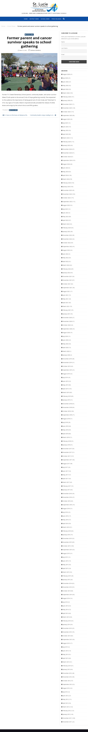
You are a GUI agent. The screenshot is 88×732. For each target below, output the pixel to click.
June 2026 (65, 82)
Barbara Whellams (36, 50)
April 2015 (65, 568)
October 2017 (67, 456)
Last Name (64, 48)
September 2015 (67, 549)
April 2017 (65, 478)
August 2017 (66, 463)
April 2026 (65, 89)
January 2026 (66, 100)
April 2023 (65, 220)
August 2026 (66, 74)
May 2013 (65, 654)
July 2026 (65, 78)
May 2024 (65, 171)
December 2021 (67, 276)
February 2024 (67, 183)
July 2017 (65, 467)
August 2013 (66, 643)
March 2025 (66, 138)
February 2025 (67, 141)
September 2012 (67, 684)
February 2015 (67, 576)
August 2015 (66, 553)
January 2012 (66, 714)
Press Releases (56, 19)
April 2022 (65, 261)
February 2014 (67, 621)
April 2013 (65, 658)
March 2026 (66, 93)
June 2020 (65, 340)
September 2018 (67, 415)
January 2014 (66, 624)
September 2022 (67, 246)
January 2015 (66, 579)
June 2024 (65, 168)
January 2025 (66, 145)
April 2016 (65, 523)
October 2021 (67, 284)
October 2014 (67, 591)
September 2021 (67, 287)
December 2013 (67, 628)
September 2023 (67, 201)
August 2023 (66, 205)
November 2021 (67, 280)
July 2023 (65, 209)
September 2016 (67, 505)
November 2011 (67, 722)
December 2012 (67, 673)
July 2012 (65, 692)
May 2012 (65, 699)
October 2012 (67, 680)
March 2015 (66, 572)
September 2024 (67, 160)
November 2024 (67, 153)
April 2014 (65, 613)
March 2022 (66, 265)
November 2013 (67, 632)
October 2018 (67, 411)
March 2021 (66, 306)
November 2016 (67, 497)
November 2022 (67, 239)
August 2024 (66, 164)
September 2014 (67, 594)
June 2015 (65, 561)
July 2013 (65, 647)
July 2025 (65, 123)
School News (45, 19)
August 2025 (66, 119)
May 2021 (65, 299)
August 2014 (66, 598)
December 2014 (67, 583)
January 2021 (66, 314)
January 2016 (66, 534)
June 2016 (65, 516)
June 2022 (65, 254)
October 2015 (67, 546)
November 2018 (67, 407)
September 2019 (67, 370)
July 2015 (65, 557)
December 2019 (67, 359)
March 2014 (66, 617)
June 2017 (65, 471)
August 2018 (66, 418)
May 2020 (65, 344)
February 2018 (67, 441)
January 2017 (66, 490)
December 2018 (67, 404)
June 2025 (65, 127)
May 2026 (65, 85)
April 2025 (65, 134)
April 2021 (65, 302)
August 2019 (66, 374)
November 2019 (67, 362)
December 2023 (67, 190)
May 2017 (65, 475)
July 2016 (65, 512)
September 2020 (67, 329)
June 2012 (65, 695)
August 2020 (66, 332)
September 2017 (67, 460)
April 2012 (65, 703)
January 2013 (66, 669)
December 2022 (67, 235)
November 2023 (67, 194)
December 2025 (67, 104)
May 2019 (65, 385)
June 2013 (65, 651)
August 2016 (66, 508)
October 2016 (67, 501)
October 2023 (67, 198)
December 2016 (67, 493)
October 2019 (67, 366)
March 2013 (66, 662)
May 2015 (65, 564)
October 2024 (67, 156)
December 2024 (67, 149)
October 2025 (67, 112)
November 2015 (67, 542)
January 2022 (66, 272)
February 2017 (67, 486)
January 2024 (66, 186)
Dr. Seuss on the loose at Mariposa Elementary (16, 115)
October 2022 (67, 243)
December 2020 (67, 317)
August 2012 (66, 688)
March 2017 (66, 482)
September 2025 (67, 115)
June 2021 (65, 295)
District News (34, 19)
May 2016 (65, 519)
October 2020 (67, 325)
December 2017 (67, 448)
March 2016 (66, 527)
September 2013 (67, 639)
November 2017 (67, 452)
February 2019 (67, 396)
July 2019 (65, 377)
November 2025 (67, 108)
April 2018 (65, 433)
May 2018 (65, 430)
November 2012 (67, 677)
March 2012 (66, 707)
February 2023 (67, 228)
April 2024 (65, 175)
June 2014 (65, 606)
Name (63, 42)
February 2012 (67, 710)
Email (62, 54)
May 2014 (65, 609)
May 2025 (65, 130)
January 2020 (66, 355)
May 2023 (65, 216)
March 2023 (66, 224)
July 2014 (65, 602)
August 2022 (66, 250)
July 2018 (65, 422)
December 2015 (67, 538)
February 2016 (67, 531)
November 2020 (67, 321)
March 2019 (66, 392)
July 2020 (65, 336)
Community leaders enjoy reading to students (43, 115)
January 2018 (66, 445)
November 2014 (67, 587)
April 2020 (65, 347)
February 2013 (67, 666)
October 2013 (67, 636)
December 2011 (67, 718)
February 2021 (67, 310)
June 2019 (65, 381)
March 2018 (66, 437)
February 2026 (67, 97)
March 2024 (66, 179)
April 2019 (65, 389)
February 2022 (67, 269)
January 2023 (66, 231)
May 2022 (65, 257)
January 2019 (66, 400)
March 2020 (66, 351)
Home (26, 19)
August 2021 (66, 291)
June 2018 (65, 426)
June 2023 (65, 213)
